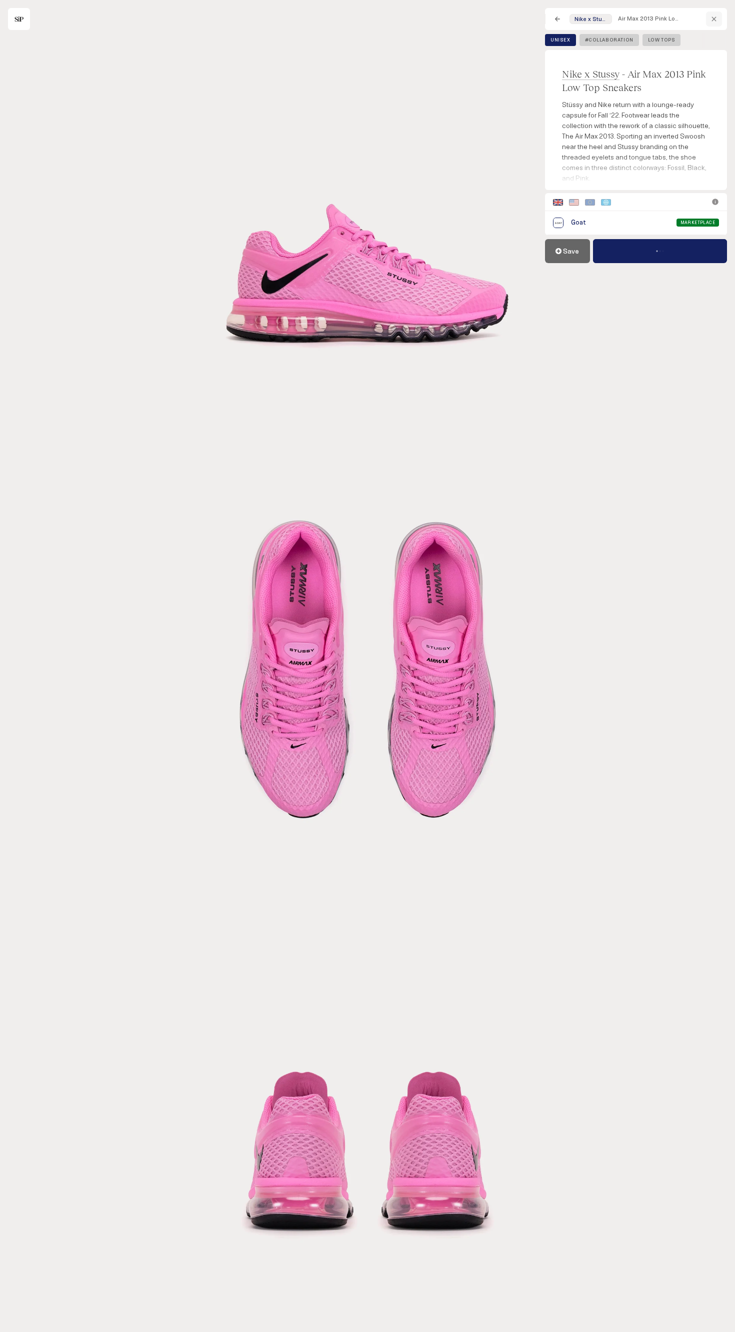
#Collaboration (609, 40)
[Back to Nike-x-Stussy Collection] (714, 19)
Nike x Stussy (591, 74)
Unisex (560, 40)
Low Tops (662, 40)
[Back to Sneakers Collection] (558, 19)
